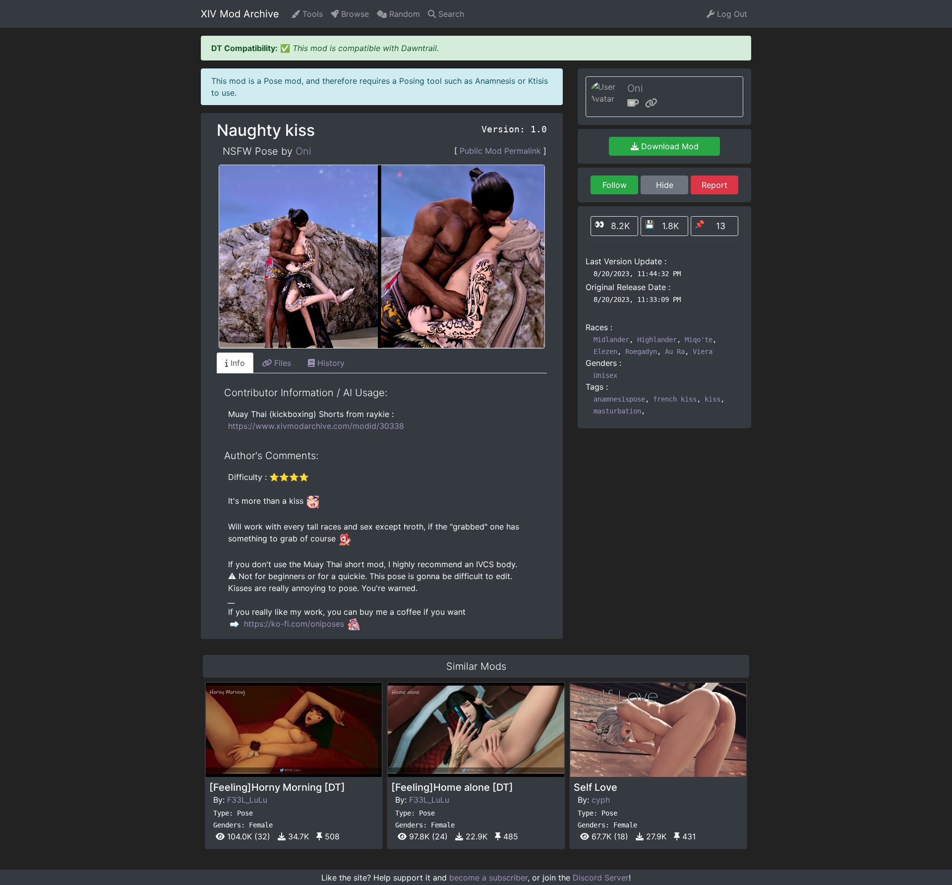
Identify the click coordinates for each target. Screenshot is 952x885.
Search (450, 14)
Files (281, 363)
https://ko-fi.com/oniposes (294, 624)
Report (714, 185)
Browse (354, 14)
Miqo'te (699, 340)
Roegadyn (641, 351)
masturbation (617, 411)
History (330, 363)
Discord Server (601, 878)
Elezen (605, 351)
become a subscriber (488, 878)
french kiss (675, 399)
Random (403, 14)
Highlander (657, 340)
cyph (601, 800)
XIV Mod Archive (240, 14)
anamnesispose (619, 399)
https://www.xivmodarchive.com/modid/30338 (316, 426)
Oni (303, 151)
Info (236, 363)
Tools (311, 14)
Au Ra (675, 351)
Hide (664, 185)
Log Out (730, 14)
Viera (703, 351)
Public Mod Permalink (500, 151)
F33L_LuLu (247, 800)
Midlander (611, 340)
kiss (712, 399)
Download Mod (669, 146)
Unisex (605, 375)
